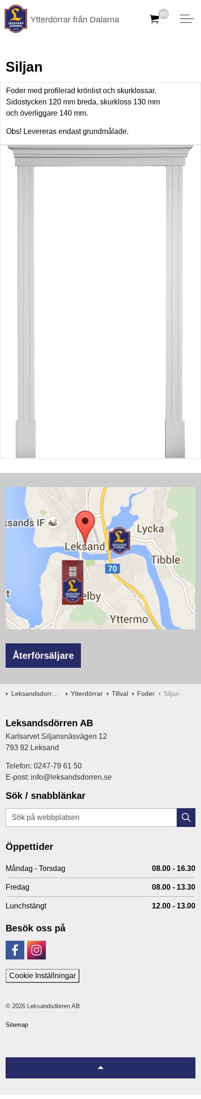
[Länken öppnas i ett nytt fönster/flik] (15, 950)
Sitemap (17, 1024)
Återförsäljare (43, 655)
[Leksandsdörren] (16, 19)
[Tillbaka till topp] (100, 1067)
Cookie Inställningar (42, 976)
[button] (186, 817)
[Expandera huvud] (187, 18)
